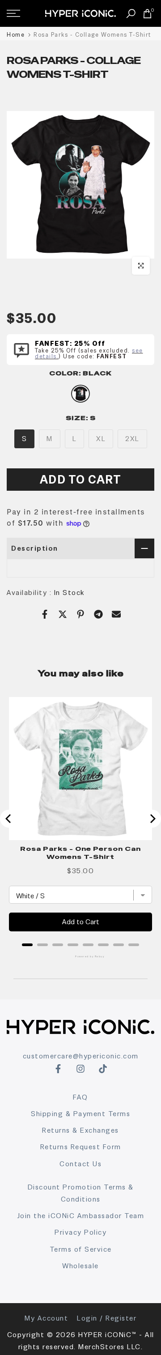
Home (16, 35)
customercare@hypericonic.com (81, 1056)
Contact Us (80, 1163)
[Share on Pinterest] (80, 614)
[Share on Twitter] (62, 614)
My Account (46, 1318)
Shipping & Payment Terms (80, 1113)
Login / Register (106, 1318)
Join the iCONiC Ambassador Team (80, 1215)
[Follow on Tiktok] (102, 1068)
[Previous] (9, 819)
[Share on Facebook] (44, 614)
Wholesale (80, 1265)
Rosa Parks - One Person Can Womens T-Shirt (80, 853)
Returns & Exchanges (80, 1130)
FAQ (80, 1097)
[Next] (152, 819)
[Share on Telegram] (98, 614)
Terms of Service (81, 1249)
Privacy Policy (80, 1232)
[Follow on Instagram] (80, 1068)
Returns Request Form (80, 1146)
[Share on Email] (116, 614)
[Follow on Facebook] (58, 1068)
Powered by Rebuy (80, 956)
